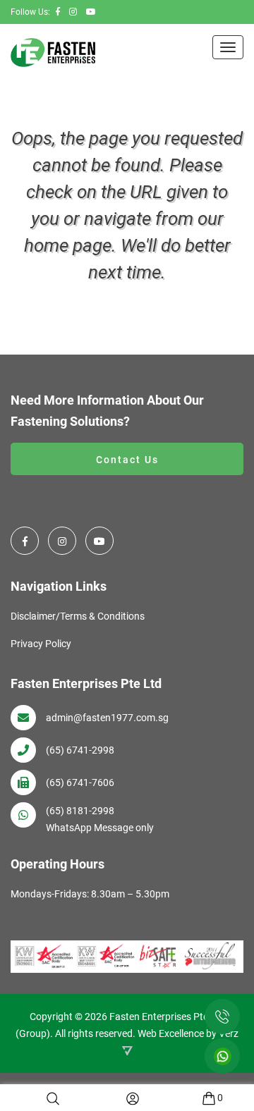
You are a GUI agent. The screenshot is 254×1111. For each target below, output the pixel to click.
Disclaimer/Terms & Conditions (78, 616)
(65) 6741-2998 (80, 750)
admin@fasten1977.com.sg (107, 717)
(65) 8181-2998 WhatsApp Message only (100, 819)
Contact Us (127, 459)
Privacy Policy (41, 643)
